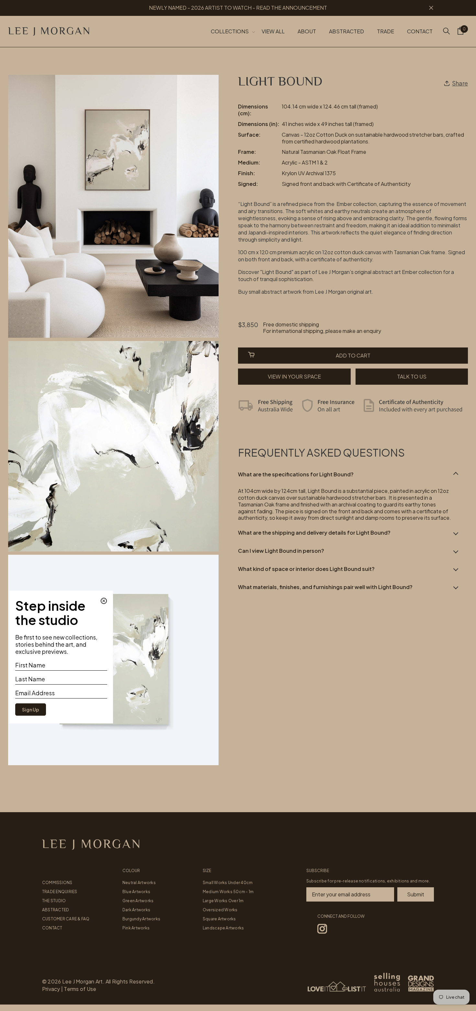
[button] (353, 474)
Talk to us (411, 376)
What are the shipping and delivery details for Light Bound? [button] (314, 532)
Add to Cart (353, 355)
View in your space (294, 376)
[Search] (446, 30)
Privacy (51, 988)
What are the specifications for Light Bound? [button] (296, 474)
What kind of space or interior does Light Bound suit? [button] (306, 568)
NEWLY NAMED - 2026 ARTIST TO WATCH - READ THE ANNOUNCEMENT (238, 7)
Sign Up (30, 709)
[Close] (103, 600)
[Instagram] (322, 929)
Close (431, 8)
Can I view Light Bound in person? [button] (281, 550)
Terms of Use (80, 988)
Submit (415, 894)
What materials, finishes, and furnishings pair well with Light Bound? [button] (325, 586)
